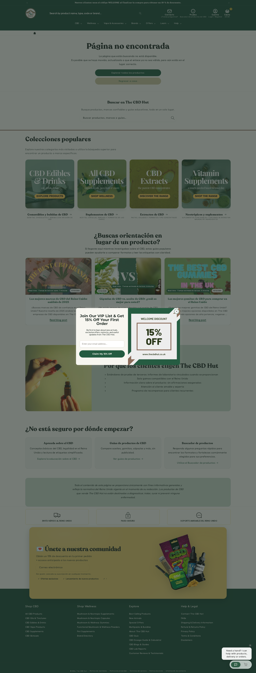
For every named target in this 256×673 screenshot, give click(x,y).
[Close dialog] (176, 311)
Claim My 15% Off (102, 354)
